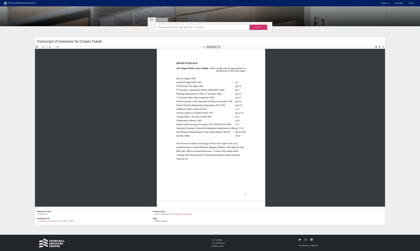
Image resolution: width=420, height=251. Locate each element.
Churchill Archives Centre (21, 3)
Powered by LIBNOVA (308, 246)
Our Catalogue (218, 243)
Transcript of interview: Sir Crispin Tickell (56, 221)
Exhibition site (218, 246)
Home (411, 3)
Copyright (399, 3)
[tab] (162, 19)
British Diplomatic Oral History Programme (173, 214)
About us (385, 3)
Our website (217, 240)
